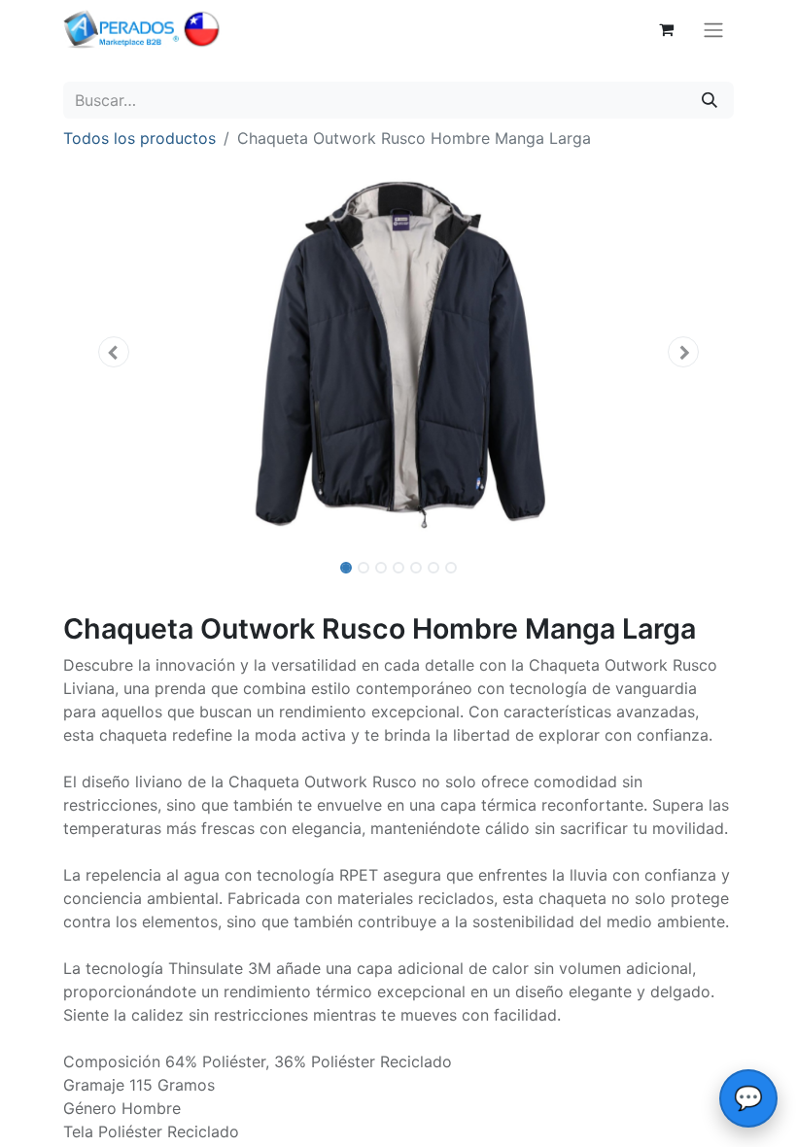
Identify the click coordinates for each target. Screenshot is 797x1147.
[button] (113, 351)
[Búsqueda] (709, 100)
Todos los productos (139, 138)
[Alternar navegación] (713, 29)
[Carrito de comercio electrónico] (665, 29)
